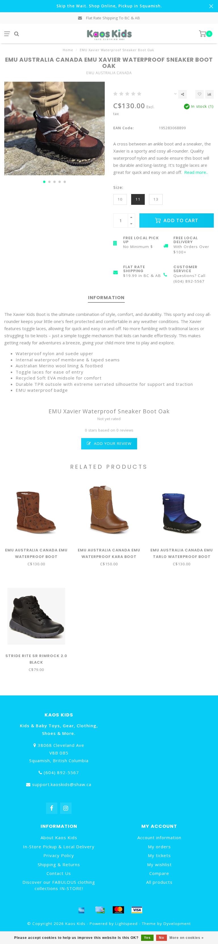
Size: (118, 187)
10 (120, 199)
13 (155, 199)
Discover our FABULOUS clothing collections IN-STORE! (58, 885)
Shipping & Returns (59, 864)
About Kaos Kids (59, 837)
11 (138, 199)
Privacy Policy (58, 855)
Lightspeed (126, 923)
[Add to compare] (209, 94)
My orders (159, 846)
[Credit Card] (100, 910)
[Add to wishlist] (199, 94)
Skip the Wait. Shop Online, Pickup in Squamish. (109, 6)
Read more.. (196, 172)
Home (68, 50)
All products (159, 882)
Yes (147, 938)
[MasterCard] (118, 910)
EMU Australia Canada (109, 72)
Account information (159, 837)
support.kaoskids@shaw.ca (61, 784)
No (161, 938)
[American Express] (81, 910)
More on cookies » (186, 938)
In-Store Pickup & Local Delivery (59, 846)
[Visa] (137, 910)
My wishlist (159, 864)
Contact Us (59, 873)
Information (106, 297)
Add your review (112, 443)
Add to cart (180, 220)
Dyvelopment (177, 923)
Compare (159, 873)
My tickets (159, 855)
